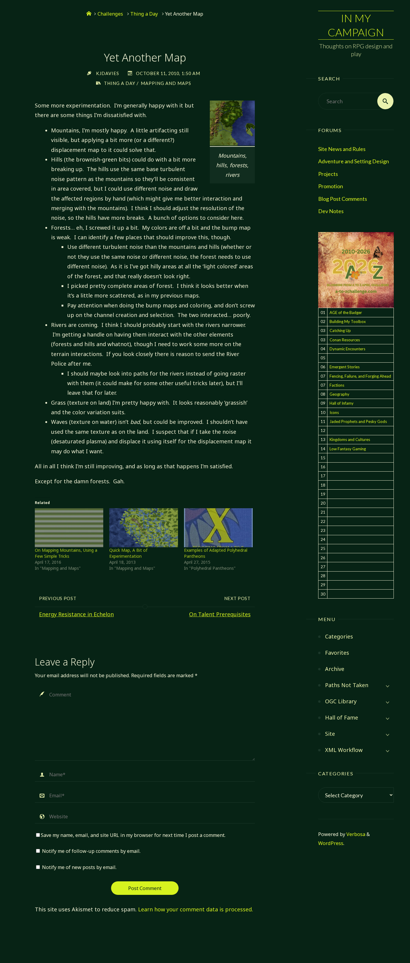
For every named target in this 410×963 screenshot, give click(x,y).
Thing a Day (144, 14)
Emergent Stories (345, 366)
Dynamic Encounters (347, 348)
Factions (337, 385)
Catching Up (340, 330)
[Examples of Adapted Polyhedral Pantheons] (218, 528)
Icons (334, 412)
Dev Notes (331, 211)
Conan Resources (345, 339)
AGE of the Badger (346, 312)
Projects (328, 174)
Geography (339, 394)
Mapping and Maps (166, 83)
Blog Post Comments (342, 198)
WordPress (330, 843)
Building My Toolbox (348, 321)
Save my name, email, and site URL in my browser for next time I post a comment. (133, 835)
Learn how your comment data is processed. (195, 909)
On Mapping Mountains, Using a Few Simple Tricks (66, 553)
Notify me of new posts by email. (79, 867)
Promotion (330, 186)
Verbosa (355, 834)
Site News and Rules (342, 149)
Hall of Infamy (342, 403)
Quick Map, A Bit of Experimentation (128, 553)
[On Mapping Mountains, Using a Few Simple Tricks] (69, 528)
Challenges (110, 14)
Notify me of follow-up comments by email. (91, 851)
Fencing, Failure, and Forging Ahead (360, 376)
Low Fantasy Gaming (348, 448)
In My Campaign (356, 25)
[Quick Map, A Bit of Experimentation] (143, 528)
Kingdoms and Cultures (350, 439)
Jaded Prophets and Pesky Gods (358, 421)
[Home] (88, 14)
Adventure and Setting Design (353, 161)
